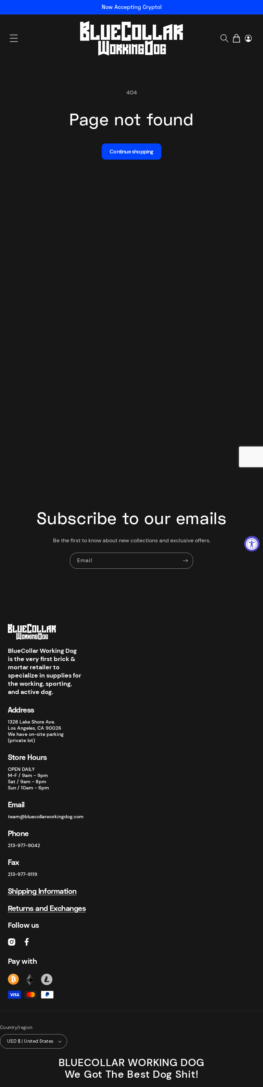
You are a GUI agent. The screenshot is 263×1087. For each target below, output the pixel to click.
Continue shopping (131, 151)
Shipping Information (42, 890)
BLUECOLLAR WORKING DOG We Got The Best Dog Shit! (131, 1068)
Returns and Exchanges (47, 908)
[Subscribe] (185, 561)
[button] (13, 38)
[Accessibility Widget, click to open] (252, 543)
